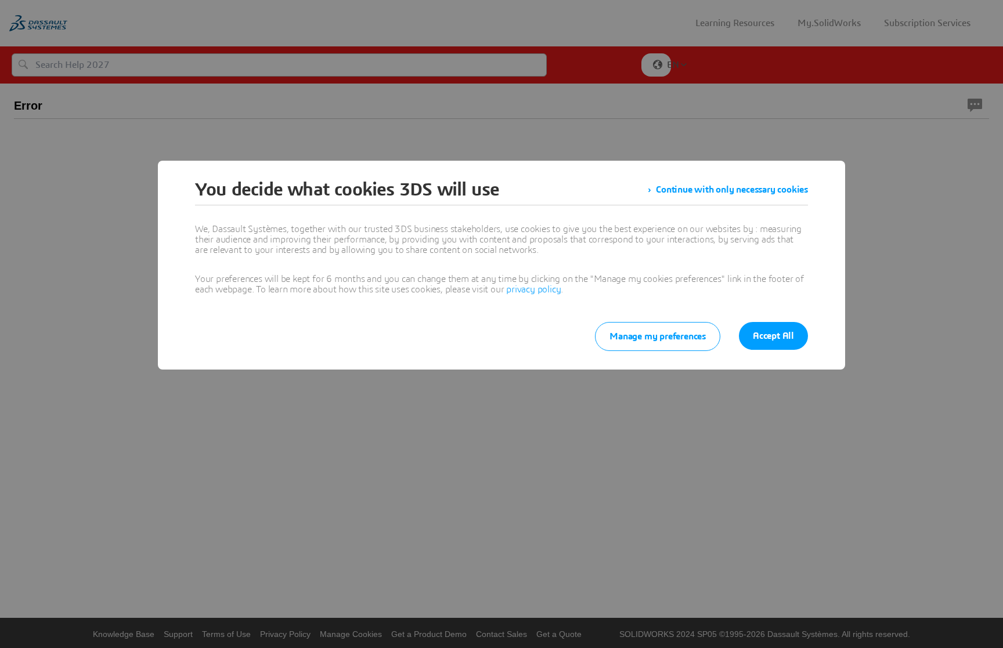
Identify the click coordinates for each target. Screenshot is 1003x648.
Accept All (773, 336)
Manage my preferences (657, 336)
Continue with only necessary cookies (732, 189)
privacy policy (533, 289)
